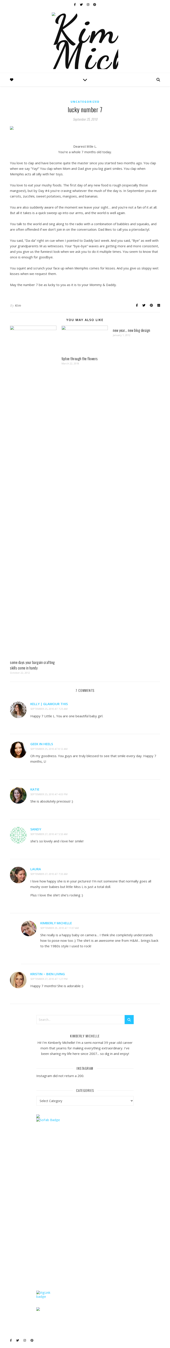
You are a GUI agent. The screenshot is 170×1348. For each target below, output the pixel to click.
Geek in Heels (41, 744)
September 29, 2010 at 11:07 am (59, 928)
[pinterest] (94, 4)
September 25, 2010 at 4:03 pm (49, 794)
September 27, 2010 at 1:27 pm (49, 979)
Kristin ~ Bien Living (47, 974)
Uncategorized (85, 102)
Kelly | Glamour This (49, 704)
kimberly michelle (56, 923)
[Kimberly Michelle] (85, 40)
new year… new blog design (131, 330)
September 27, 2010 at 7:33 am (49, 874)
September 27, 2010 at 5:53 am (49, 834)
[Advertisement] (69, 1214)
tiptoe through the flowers (80, 358)
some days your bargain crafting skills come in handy (32, 665)
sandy (35, 829)
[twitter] (81, 4)
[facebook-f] (75, 4)
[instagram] (88, 4)
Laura (35, 869)
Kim (18, 305)
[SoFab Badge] (85, 1120)
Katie (34, 789)
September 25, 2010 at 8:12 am (49, 748)
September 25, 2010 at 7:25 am (49, 708)
